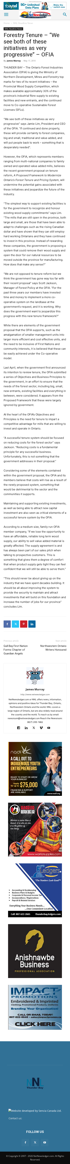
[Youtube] (50, 728)
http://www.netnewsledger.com (35, 694)
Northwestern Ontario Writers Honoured (53, 647)
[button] (6, 14)
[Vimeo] (43, 728)
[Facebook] (7, 624)
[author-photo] (35, 684)
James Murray (14, 60)
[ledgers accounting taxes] (35, 890)
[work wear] (35, 830)
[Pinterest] (23, 624)
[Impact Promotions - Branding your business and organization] (35, 1007)
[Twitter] (15, 624)
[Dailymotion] (20, 728)
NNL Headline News (23, 23)
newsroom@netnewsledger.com (42, 1118)
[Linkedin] (32, 624)
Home (7, 23)
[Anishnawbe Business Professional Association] (35, 951)
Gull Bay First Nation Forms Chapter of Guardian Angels (16, 649)
